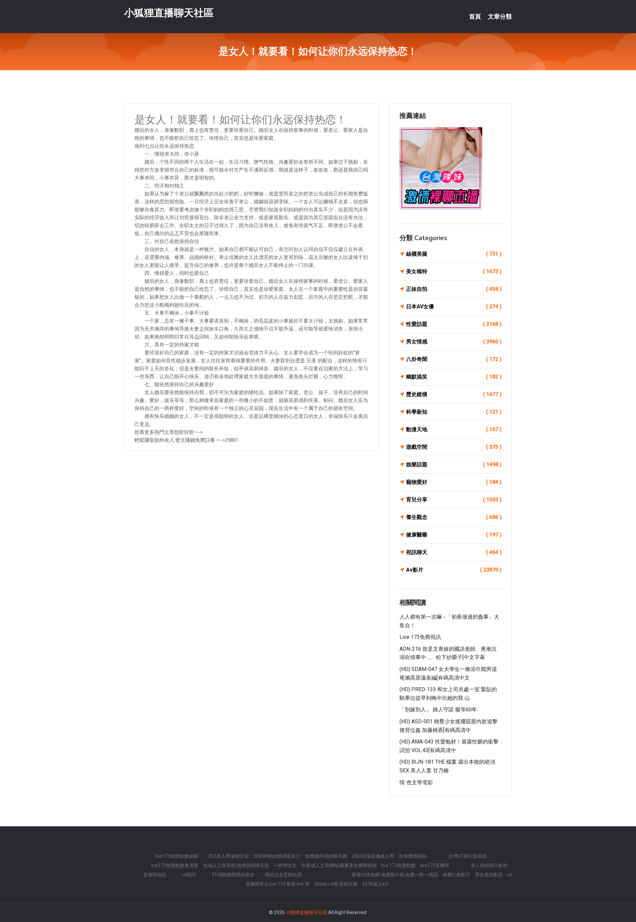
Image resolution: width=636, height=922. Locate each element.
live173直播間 (434, 865)
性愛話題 (454, 324)
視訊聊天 (454, 552)
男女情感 (454, 341)
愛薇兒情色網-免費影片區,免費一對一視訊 (395, 874)
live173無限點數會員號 (174, 865)
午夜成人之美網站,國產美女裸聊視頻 (339, 865)
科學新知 (454, 412)
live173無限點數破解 (176, 856)
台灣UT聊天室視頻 (467, 856)
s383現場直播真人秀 (372, 856)
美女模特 (454, 271)
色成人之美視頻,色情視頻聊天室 (236, 865)
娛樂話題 (454, 464)
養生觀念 (454, 517)
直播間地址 (154, 874)
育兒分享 (454, 499)
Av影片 (454, 570)
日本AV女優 (454, 306)
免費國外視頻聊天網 (326, 856)
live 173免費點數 (398, 865)
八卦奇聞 (454, 359)
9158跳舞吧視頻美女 (233, 874)
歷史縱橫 (454, 394)
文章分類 (500, 16)
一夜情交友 (285, 865)
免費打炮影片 (456, 874)
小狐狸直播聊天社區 (169, 13)
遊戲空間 (454, 447)
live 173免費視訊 (420, 637)
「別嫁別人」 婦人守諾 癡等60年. (438, 709)
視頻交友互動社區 (283, 874)
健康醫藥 (454, 535)
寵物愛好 (454, 482)
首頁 (475, 16)
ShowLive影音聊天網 (335, 884)
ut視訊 (189, 874)
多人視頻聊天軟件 (489, 865)
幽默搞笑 (454, 377)
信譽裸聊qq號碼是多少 (276, 856)
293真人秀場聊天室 (228, 856)
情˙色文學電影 (416, 782)
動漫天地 (454, 429)
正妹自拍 (454, 289)
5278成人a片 (375, 884)
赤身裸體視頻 (413, 856)
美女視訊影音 (489, 874)
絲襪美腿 (454, 254)
